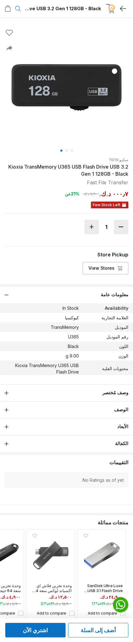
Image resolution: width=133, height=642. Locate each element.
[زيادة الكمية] (91, 227)
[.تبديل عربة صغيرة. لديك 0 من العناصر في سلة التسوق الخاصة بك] (8, 9)
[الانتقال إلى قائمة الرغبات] (9, 32)
